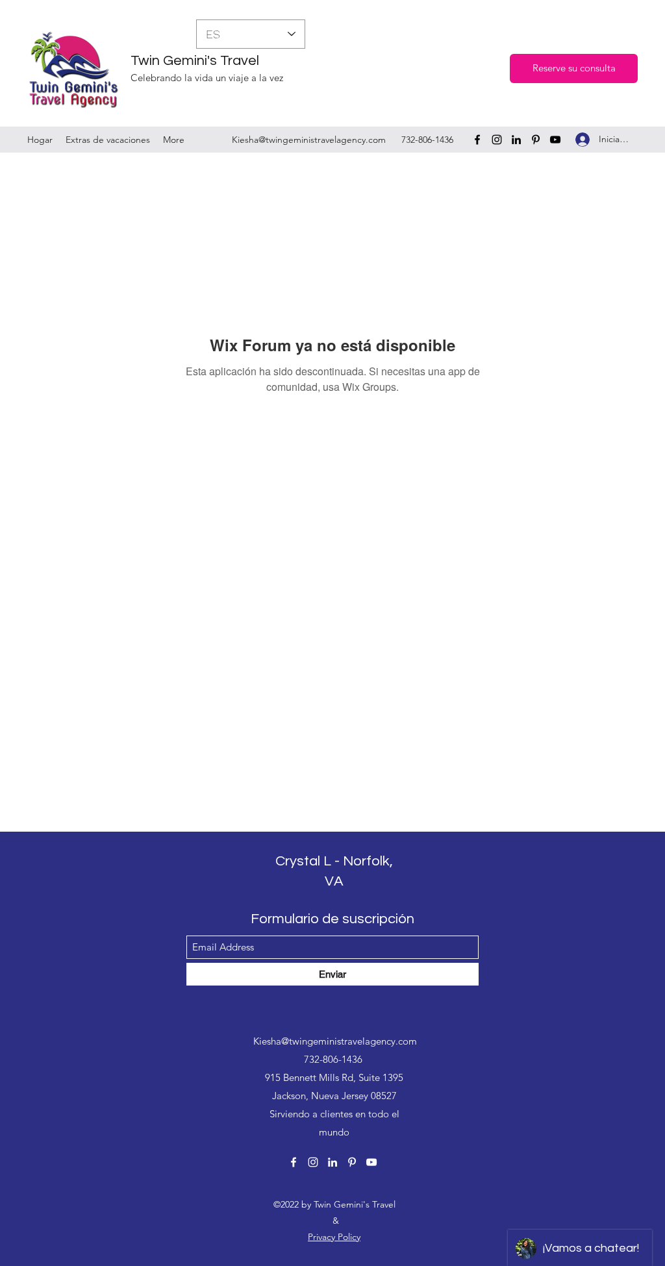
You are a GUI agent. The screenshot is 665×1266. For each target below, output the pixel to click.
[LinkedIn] (516, 139)
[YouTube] (555, 139)
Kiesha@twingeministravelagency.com (309, 139)
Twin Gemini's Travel (195, 60)
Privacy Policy (334, 1237)
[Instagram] (496, 139)
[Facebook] (477, 139)
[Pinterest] (535, 139)
